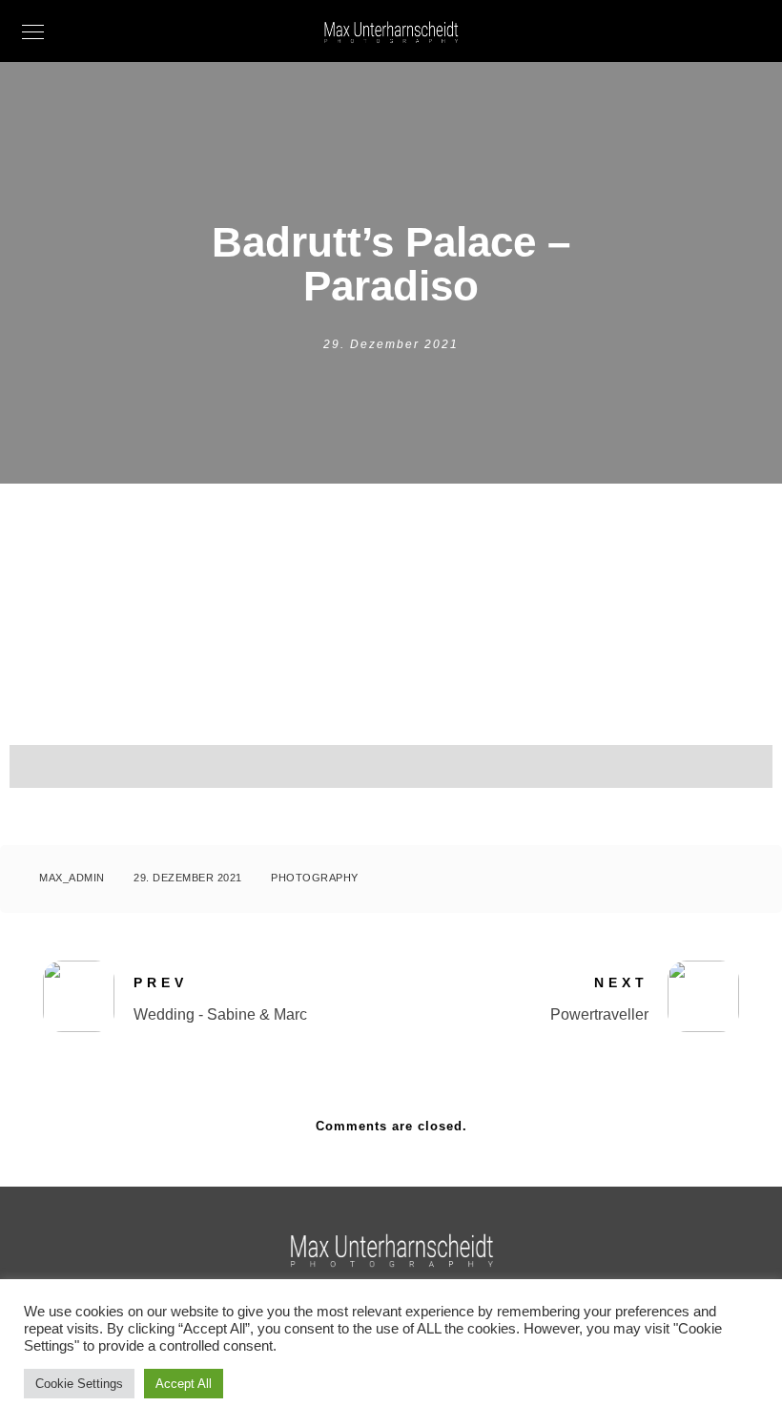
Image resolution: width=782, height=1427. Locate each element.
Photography (315, 877)
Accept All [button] (183, 1383)
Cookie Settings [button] (79, 1383)
